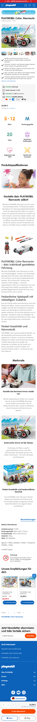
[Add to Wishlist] (32, 31)
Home (3, 613)
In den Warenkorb (18, 711)
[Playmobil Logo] (11, 5)
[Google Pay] (27, 718)
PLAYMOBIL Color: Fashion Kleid (11, 653)
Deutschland (20, 699)
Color (19, 613)
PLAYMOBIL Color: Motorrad (10, 658)
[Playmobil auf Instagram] (24, 692)
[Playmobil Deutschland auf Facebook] (13, 692)
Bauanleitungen (28, 519)
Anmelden (30, 636)
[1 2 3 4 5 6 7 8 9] (6, 705)
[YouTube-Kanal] (18, 692)
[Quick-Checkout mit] (9, 718)
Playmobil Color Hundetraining (11, 649)
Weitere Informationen (8, 81)
